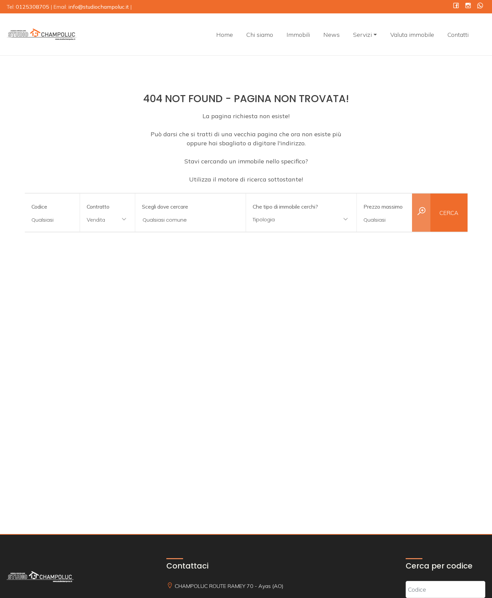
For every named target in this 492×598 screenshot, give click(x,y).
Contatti (458, 35)
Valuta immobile (412, 35)
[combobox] (107, 220)
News (331, 35)
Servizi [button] (362, 35)
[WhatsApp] (480, 6)
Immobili (298, 35)
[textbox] (291, 219)
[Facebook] (456, 6)
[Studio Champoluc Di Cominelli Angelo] (42, 34)
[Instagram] (468, 6)
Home (224, 35)
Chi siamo (259, 35)
